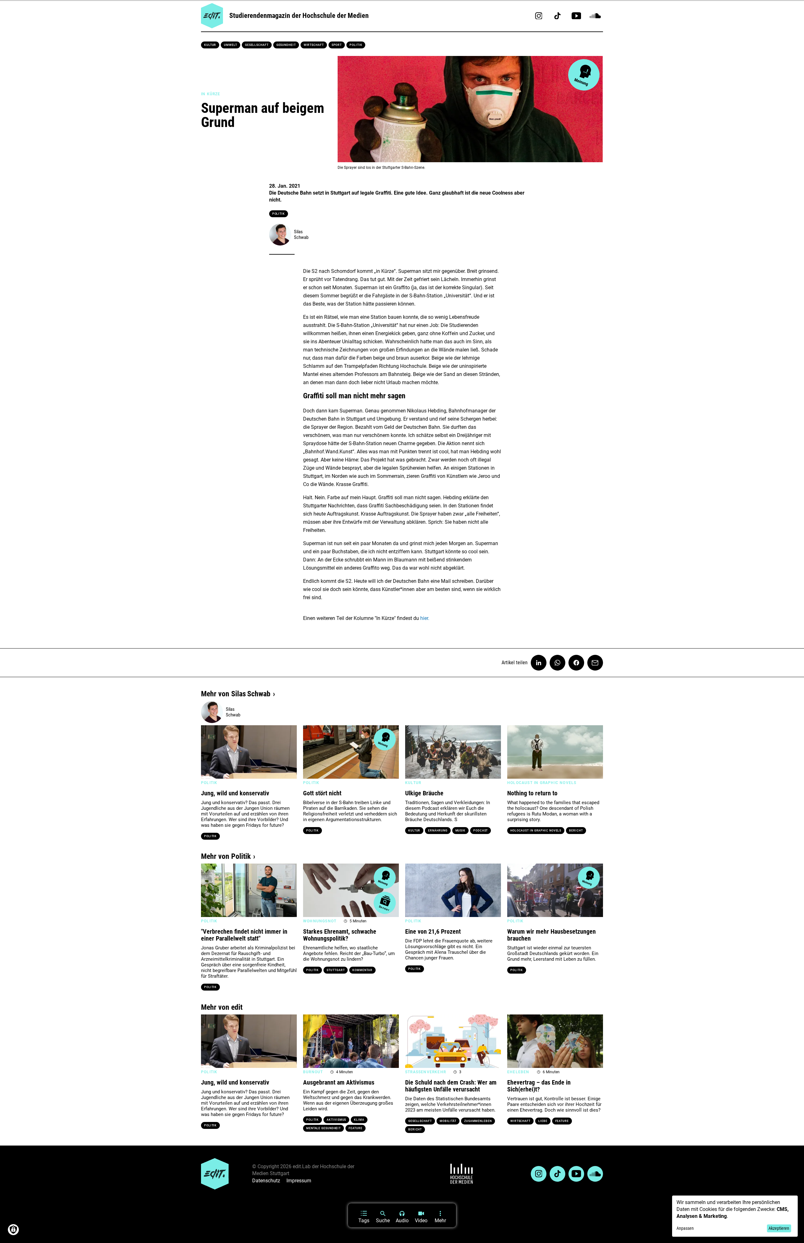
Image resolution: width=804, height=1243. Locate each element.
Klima (359, 1119)
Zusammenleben (478, 1121)
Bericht (576, 830)
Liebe (542, 1121)
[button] (209, 752)
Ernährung (437, 830)
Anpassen (685, 1228)
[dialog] (735, 1216)
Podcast (480, 830)
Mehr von (235, 693)
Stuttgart (336, 970)
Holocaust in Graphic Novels (535, 830)
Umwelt (230, 45)
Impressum (298, 1181)
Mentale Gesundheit (323, 1128)
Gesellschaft (257, 45)
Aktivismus (336, 1119)
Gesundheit (286, 45)
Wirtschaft (314, 45)
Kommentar (362, 970)
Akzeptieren (779, 1228)
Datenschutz (266, 1181)
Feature (355, 1128)
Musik (460, 830)
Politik (356, 45)
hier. (424, 618)
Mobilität (448, 1121)
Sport (337, 45)
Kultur (210, 45)
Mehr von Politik (226, 856)
